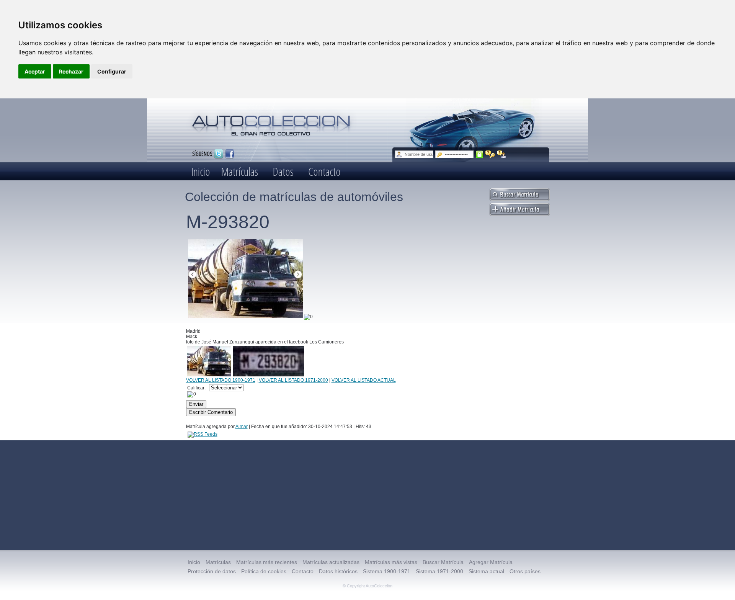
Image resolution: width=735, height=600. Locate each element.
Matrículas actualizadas (330, 562)
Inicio (200, 171)
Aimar (241, 426)
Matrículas (239, 171)
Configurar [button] (111, 71)
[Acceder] (479, 154)
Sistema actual (486, 571)
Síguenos (202, 153)
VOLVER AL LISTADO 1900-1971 (220, 380)
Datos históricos (338, 571)
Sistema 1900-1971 (386, 571)
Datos (283, 171)
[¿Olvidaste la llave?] (490, 154)
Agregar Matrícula (491, 562)
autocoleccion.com (271, 122)
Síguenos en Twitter (218, 154)
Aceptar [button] (34, 71)
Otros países (525, 571)
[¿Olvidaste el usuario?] (501, 154)
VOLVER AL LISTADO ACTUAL (364, 380)
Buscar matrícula (519, 194)
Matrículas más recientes (266, 562)
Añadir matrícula (519, 209)
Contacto (324, 171)
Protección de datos (212, 571)
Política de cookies (263, 571)
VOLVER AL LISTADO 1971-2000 (293, 380)
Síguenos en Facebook (229, 154)
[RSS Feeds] (202, 434)
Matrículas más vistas (391, 562)
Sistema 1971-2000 (439, 571)
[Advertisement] (367, 495)
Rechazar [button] (71, 71)
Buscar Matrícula (443, 562)
